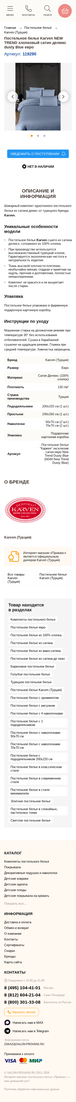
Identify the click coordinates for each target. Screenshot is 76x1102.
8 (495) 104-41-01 (22, 987)
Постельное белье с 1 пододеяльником (27, 723)
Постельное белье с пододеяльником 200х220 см (31, 757)
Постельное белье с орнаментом (35, 697)
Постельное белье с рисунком (33, 705)
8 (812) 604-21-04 (22, 994)
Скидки (9, 950)
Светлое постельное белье (30, 820)
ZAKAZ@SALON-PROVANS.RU (24, 1044)
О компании (12, 933)
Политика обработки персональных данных (32, 1089)
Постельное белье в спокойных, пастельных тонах (34, 810)
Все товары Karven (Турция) (16, 578)
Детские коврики (16, 878)
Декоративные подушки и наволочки (30, 873)
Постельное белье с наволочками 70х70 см (35, 745)
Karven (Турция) (15, 32)
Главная (10, 27)
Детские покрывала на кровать (26, 895)
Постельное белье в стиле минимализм (30, 791)
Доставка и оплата (17, 922)
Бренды (10, 956)
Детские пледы (15, 890)
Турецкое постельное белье (31, 682)
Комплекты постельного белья (33, 619)
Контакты (11, 939)
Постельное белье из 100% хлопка (36, 635)
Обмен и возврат (16, 928)
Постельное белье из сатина (32, 643)
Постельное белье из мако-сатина (36, 651)
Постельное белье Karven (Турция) (53, 576)
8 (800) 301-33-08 (22, 1002)
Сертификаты (14, 945)
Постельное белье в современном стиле (36, 780)
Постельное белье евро (28, 627)
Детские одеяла (15, 884)
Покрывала (12, 867)
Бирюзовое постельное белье (32, 666)
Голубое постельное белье (30, 674)
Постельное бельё (38, 27)
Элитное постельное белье (30, 801)
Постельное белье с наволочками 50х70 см (35, 734)
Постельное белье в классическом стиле (36, 768)
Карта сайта (13, 962)
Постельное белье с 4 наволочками (37, 713)
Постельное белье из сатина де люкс (38, 658)
